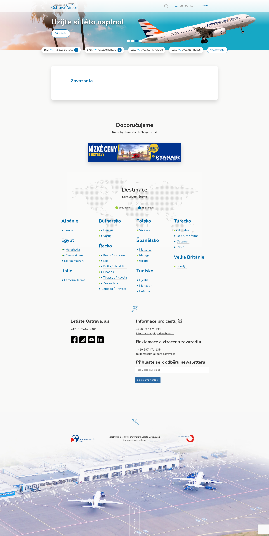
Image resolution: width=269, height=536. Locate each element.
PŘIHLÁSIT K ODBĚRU (147, 380)
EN (181, 5)
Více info (60, 33)
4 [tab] (140, 41)
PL (186, 5)
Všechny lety (217, 50)
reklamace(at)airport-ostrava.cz (155, 354)
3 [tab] (136, 41)
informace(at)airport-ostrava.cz (155, 333)
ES (191, 5)
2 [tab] (132, 41)
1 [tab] (128, 41)
